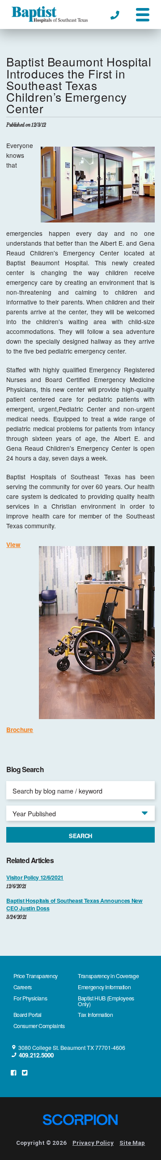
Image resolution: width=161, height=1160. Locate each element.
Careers (22, 987)
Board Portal (27, 1015)
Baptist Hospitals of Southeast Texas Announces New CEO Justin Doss (74, 904)
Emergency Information (104, 987)
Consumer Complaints (39, 1026)
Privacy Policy (93, 1142)
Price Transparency (35, 976)
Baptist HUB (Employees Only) (106, 1001)
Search (80, 835)
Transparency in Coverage (108, 976)
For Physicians (30, 998)
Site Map (132, 1142)
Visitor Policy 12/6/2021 (35, 877)
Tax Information (95, 1015)
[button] (142, 14)
